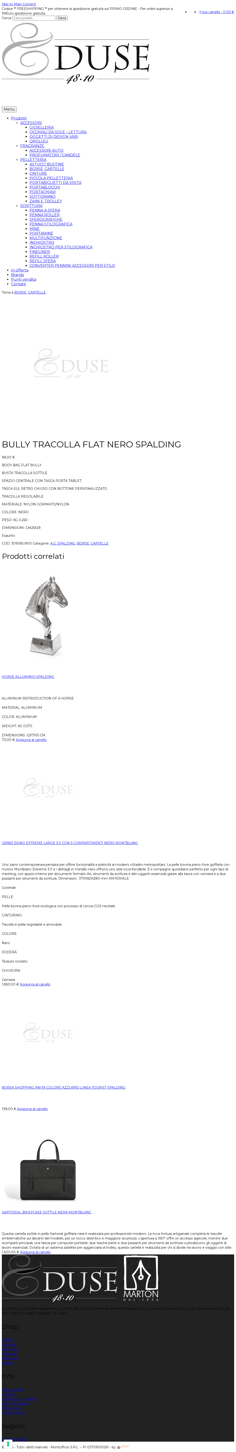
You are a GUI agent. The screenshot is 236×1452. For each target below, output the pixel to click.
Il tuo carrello (216, 12)
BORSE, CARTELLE (30, 292)
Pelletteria (10, 1349)
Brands (51, 99)
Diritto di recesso (15, 1403)
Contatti (94, 99)
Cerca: (7, 18)
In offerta (33, 99)
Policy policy (12, 1408)
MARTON (19, 1439)
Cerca (62, 18)
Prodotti (11, 99)
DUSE (7, 1439)
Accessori (9, 1354)
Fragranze (10, 1358)
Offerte (8, 1340)
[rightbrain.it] (123, 1447)
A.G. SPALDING (62, 543)
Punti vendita (72, 99)
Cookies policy (13, 1413)
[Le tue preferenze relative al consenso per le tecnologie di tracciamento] (8, 1444)
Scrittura (8, 1344)
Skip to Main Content (19, 4)
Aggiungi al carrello (31, 740)
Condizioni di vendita (18, 1399)
